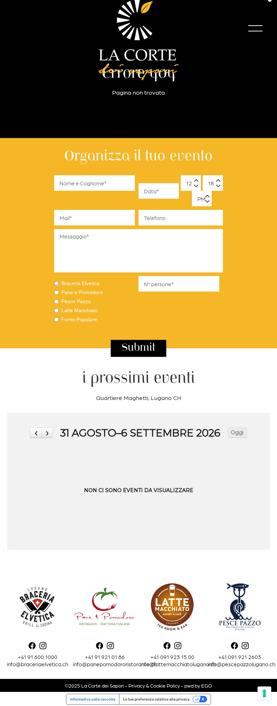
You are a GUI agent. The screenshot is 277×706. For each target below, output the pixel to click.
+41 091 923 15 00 (172, 656)
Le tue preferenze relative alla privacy (156, 699)
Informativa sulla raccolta (92, 699)
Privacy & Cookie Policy (154, 685)
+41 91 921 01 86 (105, 656)
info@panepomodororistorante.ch (115, 663)
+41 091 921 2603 (239, 656)
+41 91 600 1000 (37, 656)
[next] (47, 432)
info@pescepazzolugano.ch (241, 663)
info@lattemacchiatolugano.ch (178, 663)
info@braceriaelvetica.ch (37, 663)
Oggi (237, 432)
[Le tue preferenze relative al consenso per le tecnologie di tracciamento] (264, 693)
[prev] (35, 432)
